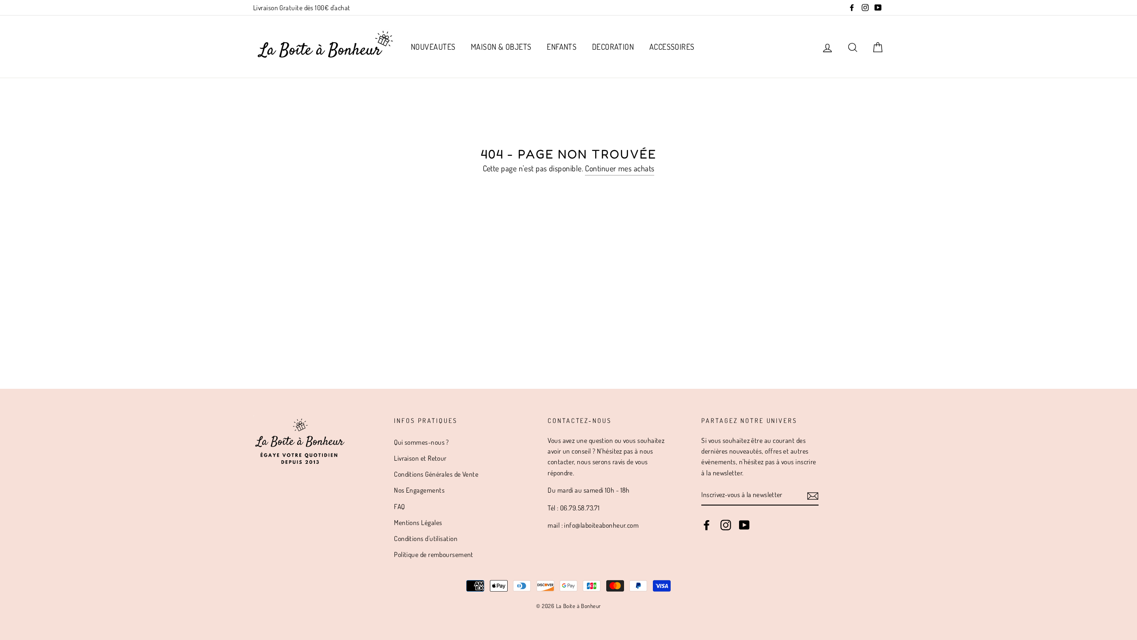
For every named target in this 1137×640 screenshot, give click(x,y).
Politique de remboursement (433, 554)
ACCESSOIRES (672, 46)
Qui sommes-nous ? (421, 442)
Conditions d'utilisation (425, 538)
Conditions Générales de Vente (436, 474)
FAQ (399, 506)
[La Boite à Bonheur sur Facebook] (706, 524)
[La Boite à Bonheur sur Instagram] (725, 524)
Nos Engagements (419, 490)
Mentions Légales (418, 522)
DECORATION (613, 46)
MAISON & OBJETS (501, 46)
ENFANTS (561, 46)
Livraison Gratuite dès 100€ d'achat (301, 7)
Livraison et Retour (420, 458)
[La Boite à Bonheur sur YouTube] (744, 524)
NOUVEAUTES (433, 46)
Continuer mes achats (619, 168)
